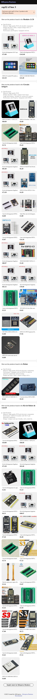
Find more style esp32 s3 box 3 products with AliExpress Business (15, 12)
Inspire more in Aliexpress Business (18, 685)
